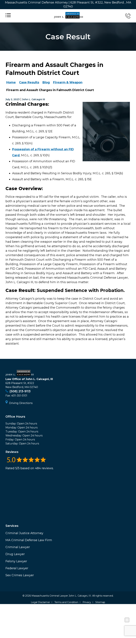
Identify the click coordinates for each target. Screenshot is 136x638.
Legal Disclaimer (40, 602)
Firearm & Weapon (67, 82)
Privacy (87, 602)
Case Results (29, 82)
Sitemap (100, 602)
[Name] (8, 15)
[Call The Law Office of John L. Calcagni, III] (128, 15)
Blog (46, 82)
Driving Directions (21, 403)
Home (11, 82)
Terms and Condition (66, 602)
